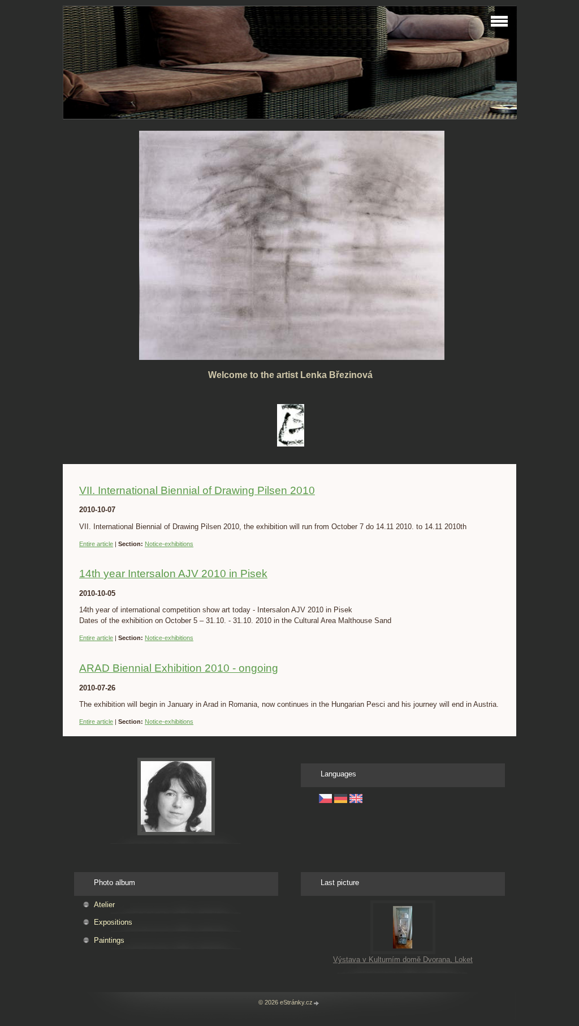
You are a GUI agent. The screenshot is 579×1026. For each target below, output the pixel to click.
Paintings (109, 940)
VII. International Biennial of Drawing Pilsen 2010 (197, 490)
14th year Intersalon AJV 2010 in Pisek (173, 573)
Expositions (113, 922)
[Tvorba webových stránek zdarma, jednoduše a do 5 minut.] (317, 1003)
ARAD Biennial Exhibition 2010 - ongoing (178, 668)
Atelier (104, 904)
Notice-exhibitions (169, 543)
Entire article (96, 543)
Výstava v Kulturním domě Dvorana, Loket (403, 959)
